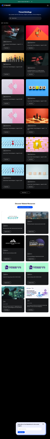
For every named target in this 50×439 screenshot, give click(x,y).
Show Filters (6, 22)
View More (24, 192)
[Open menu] (47, 5)
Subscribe (21, 432)
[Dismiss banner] (32, 2)
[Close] (43, 424)
